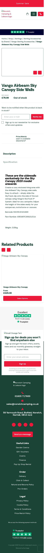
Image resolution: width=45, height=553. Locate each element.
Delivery (22, 476)
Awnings (18, 38)
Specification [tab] (10, 161)
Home (4, 38)
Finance (22, 460)
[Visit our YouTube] (25, 425)
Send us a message (22, 434)
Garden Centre (22, 447)
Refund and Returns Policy (22, 484)
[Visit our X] (31, 425)
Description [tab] (9, 153)
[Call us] (41, 14)
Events (22, 456)
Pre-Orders (22, 489)
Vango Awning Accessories (23, 41)
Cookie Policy (22, 505)
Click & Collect (22, 480)
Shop (10, 38)
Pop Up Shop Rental (22, 464)
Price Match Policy (22, 513)
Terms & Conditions (22, 509)
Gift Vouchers (22, 451)
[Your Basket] (27, 14)
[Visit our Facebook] (14, 425)
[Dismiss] (42, 3)
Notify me (37, 117)
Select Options (22, 298)
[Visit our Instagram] (19, 425)
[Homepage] (6, 14)
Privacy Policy (22, 500)
